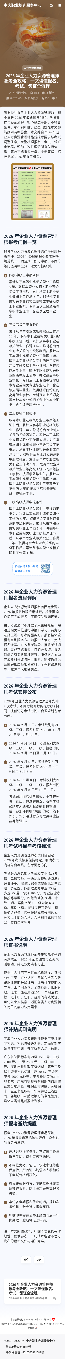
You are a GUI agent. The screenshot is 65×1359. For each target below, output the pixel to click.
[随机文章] (51, 5)
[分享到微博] (26, 1259)
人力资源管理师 (32, 68)
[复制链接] (39, 1259)
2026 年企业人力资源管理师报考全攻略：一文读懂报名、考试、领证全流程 (30, 1298)
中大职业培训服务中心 (40, 1340)
